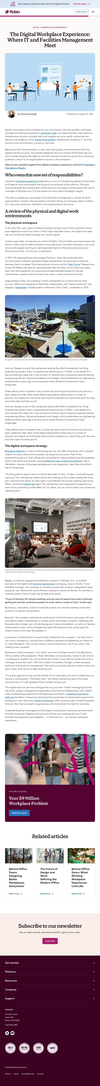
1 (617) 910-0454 (11, 1025)
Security (40, 1074)
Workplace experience (54, 27)
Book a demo (82, 12)
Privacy (8, 1074)
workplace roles (48, 133)
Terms (16, 1074)
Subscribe (50, 941)
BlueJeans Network (15, 451)
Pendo (8, 580)
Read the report (19, 813)
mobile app (29, 484)
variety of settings (44, 700)
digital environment (45, 139)
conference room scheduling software (62, 461)
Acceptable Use (27, 1074)
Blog (36, 27)
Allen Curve (74, 264)
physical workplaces (43, 584)
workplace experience (26, 181)
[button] (92, 12)
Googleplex (21, 287)
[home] (12, 11)
